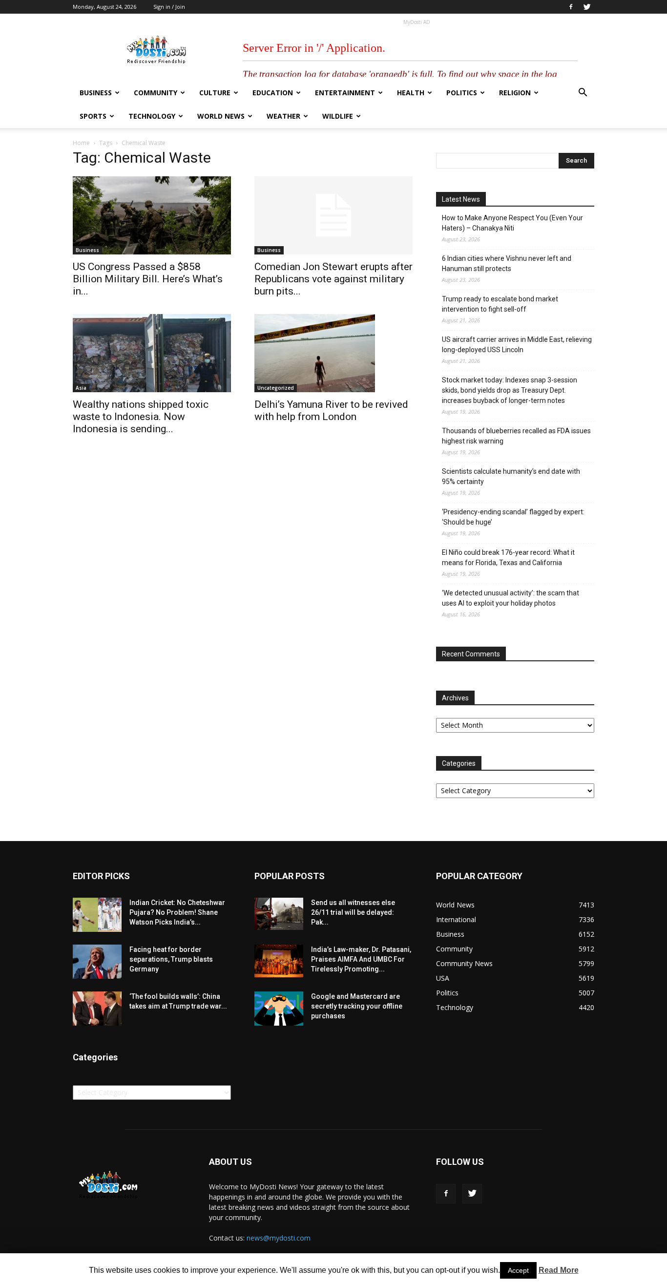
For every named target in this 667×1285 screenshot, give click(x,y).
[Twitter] (587, 7)
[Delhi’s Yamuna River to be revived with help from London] (333, 353)
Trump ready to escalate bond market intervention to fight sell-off (500, 304)
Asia (81, 387)
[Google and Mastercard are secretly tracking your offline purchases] (278, 1008)
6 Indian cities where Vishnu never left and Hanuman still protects (506, 263)
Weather (283, 116)
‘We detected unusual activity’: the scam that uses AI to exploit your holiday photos (510, 598)
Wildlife (337, 116)
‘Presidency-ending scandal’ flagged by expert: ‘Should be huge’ (513, 517)
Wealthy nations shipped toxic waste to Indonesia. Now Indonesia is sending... (140, 417)
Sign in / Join (169, 6)
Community (155, 92)
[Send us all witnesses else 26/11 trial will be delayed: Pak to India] (278, 914)
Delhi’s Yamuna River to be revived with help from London (331, 410)
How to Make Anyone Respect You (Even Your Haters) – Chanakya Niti (512, 223)
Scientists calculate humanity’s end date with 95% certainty (511, 476)
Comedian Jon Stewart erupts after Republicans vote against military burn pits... (333, 279)
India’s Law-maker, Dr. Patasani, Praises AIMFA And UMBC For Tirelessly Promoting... (361, 959)
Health (410, 92)
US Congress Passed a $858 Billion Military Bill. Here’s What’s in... (148, 279)
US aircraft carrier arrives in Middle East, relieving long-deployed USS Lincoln (517, 345)
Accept (518, 1270)
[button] (582, 93)
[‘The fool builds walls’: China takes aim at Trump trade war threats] (97, 1008)
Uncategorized (275, 387)
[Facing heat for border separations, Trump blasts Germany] (97, 962)
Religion (515, 92)
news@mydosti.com (279, 1238)
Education (272, 92)
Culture (214, 92)
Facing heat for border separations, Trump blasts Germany (171, 959)
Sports (93, 116)
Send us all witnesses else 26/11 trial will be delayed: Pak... (353, 912)
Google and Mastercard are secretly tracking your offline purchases (356, 1006)
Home (81, 143)
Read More (559, 1270)
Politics (461, 92)
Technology (151, 116)
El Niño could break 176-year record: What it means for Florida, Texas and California (508, 557)
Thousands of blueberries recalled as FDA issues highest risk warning (516, 436)
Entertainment (345, 92)
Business (96, 92)
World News (221, 116)
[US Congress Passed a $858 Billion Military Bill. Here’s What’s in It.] (152, 215)
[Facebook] (570, 7)
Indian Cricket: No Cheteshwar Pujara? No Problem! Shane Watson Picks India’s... (177, 912)
